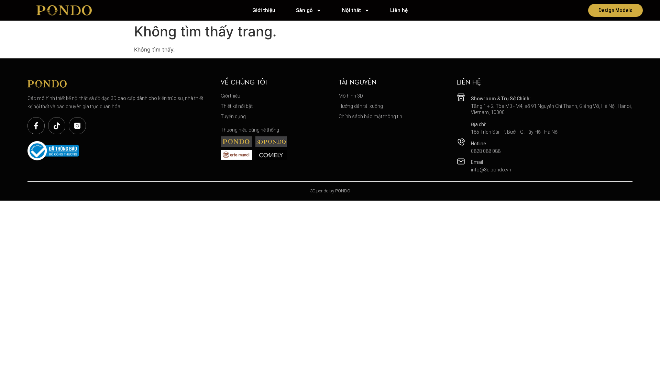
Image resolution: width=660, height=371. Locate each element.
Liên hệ (399, 10)
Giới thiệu (263, 10)
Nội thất (351, 10)
